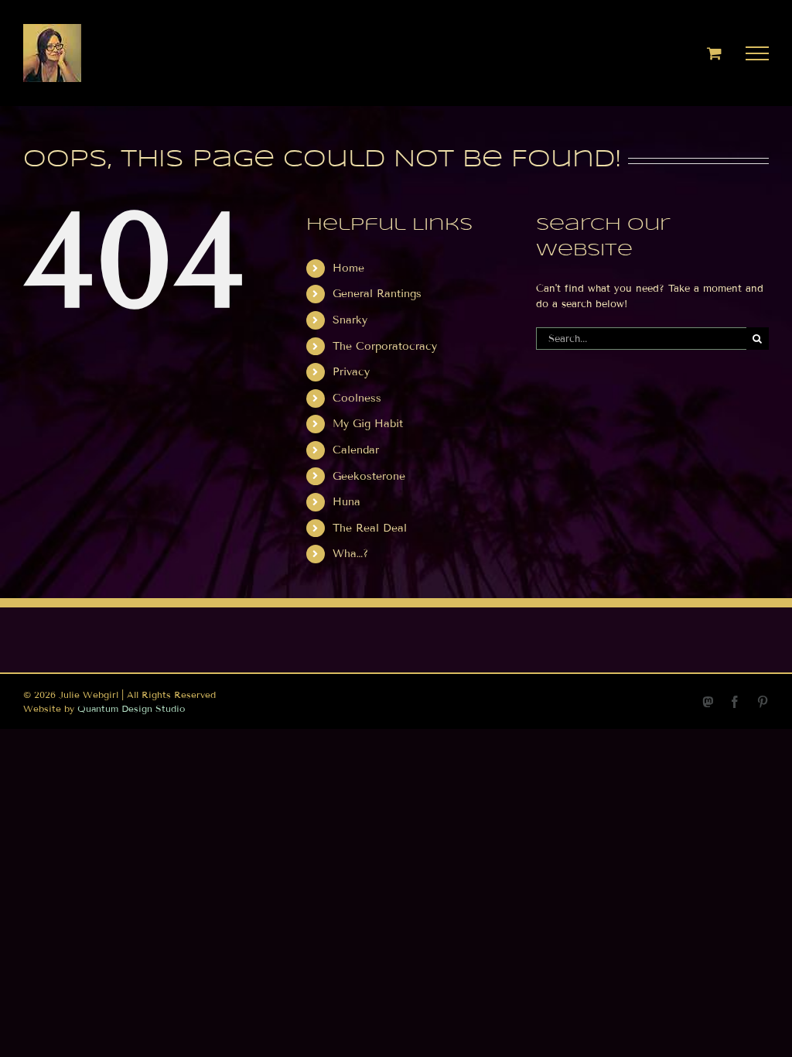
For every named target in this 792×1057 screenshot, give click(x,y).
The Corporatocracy (385, 346)
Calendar (356, 450)
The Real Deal (370, 528)
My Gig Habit (368, 423)
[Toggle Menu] (757, 53)
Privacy (351, 371)
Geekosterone (369, 476)
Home (348, 268)
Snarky (350, 320)
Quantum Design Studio (131, 708)
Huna (346, 501)
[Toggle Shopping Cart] (714, 53)
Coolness (357, 398)
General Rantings (377, 293)
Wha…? (350, 553)
